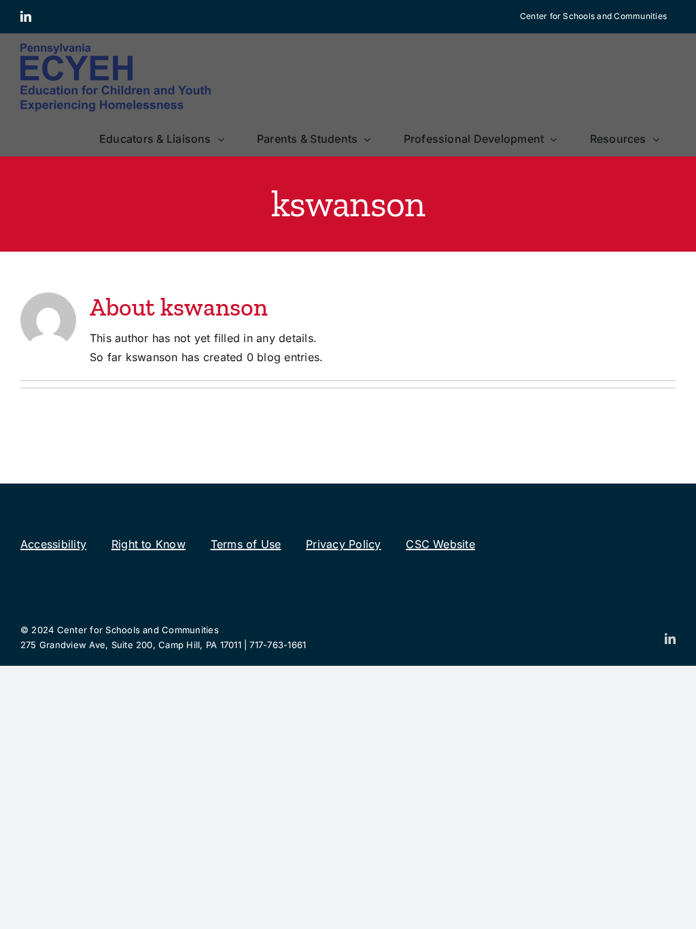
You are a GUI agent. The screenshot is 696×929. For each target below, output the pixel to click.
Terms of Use (246, 544)
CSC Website (440, 544)
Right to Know (148, 544)
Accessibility (53, 544)
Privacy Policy (343, 544)
